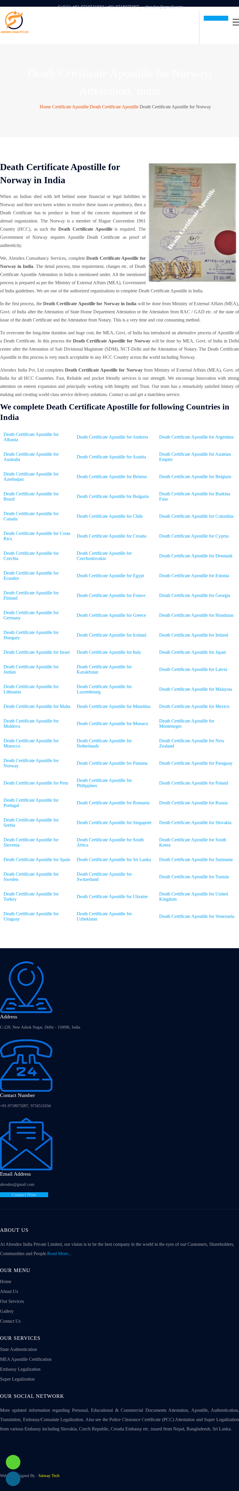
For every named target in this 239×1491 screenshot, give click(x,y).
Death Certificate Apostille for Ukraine (112, 896)
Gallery (7, 1311)
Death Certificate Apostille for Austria (111, 456)
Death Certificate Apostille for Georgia (194, 595)
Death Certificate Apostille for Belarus (112, 476)
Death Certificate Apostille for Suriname (196, 859)
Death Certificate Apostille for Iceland (111, 635)
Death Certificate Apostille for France (111, 595)
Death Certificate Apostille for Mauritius (113, 706)
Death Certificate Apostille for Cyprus (194, 535)
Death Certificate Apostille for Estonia (194, 575)
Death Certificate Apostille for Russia (193, 802)
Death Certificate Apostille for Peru (35, 782)
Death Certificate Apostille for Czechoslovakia (104, 556)
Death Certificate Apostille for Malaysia (195, 689)
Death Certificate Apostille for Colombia (196, 516)
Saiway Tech (48, 1476)
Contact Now (24, 1194)
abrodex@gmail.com (164, 6)
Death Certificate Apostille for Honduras (196, 615)
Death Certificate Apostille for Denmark (196, 555)
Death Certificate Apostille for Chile (110, 516)
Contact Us (10, 1321)
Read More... (59, 1253)
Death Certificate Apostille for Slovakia (195, 822)
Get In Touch (216, 18)
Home (45, 106)
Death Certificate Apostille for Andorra (112, 436)
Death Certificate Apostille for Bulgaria (113, 496)
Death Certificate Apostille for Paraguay (196, 763)
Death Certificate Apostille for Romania (113, 802)
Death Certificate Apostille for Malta (36, 706)
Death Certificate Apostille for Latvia (193, 669)
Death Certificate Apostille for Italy (109, 652)
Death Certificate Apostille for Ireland (193, 635)
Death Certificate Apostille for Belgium (195, 476)
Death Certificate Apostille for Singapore (114, 822)
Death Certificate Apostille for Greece (111, 615)
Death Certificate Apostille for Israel (36, 652)
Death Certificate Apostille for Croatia (111, 535)
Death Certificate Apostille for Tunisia (194, 876)
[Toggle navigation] (236, 22)
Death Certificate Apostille (114, 106)
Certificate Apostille (70, 106)
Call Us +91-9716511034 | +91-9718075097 (98, 6)
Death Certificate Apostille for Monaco (112, 723)
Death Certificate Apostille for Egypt (110, 575)
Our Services (12, 1301)
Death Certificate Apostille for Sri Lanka (114, 859)
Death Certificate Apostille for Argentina (196, 436)
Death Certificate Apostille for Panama (112, 763)
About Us (9, 1291)
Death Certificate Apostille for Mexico (194, 706)
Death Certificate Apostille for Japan (192, 652)
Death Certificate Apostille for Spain (36, 859)
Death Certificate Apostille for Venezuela (196, 916)
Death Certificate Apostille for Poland (193, 782)
